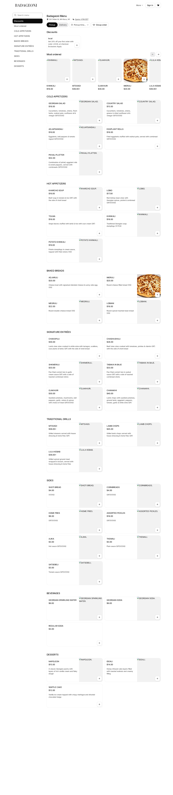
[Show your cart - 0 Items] (158, 5)
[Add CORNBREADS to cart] (157, 504)
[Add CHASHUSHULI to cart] (157, 356)
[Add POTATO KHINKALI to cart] (99, 259)
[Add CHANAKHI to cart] (157, 407)
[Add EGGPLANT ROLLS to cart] (157, 146)
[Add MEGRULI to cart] (99, 320)
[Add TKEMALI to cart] (157, 556)
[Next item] (158, 54)
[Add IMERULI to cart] (144, 79)
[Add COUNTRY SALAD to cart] (157, 120)
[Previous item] (152, 54)
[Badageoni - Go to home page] (26, 5)
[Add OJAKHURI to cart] (118, 79)
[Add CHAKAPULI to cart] (99, 356)
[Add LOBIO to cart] (157, 207)
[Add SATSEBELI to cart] (99, 581)
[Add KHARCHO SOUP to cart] (99, 207)
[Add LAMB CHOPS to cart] (157, 443)
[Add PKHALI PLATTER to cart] (99, 172)
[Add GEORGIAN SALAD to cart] (99, 120)
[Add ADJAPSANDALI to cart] (99, 146)
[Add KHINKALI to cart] (67, 79)
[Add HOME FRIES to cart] (99, 530)
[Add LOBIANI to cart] (157, 320)
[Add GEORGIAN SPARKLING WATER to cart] (99, 617)
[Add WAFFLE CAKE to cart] (99, 704)
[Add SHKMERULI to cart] (99, 381)
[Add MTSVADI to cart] (92, 79)
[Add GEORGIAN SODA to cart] (157, 617)
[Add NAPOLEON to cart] (99, 678)
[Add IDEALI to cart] (157, 678)
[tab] (52, 24)
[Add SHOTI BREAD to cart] (99, 504)
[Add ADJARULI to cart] (99, 294)
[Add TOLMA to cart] (99, 233)
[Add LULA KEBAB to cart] (99, 468)
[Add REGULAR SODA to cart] (99, 643)
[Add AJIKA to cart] (99, 556)
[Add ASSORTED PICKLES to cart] (157, 530)
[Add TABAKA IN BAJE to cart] (157, 381)
